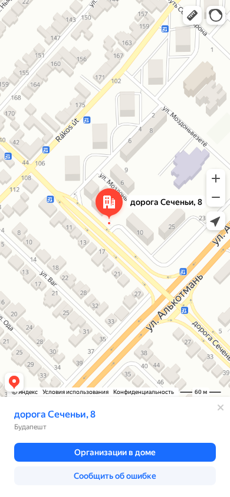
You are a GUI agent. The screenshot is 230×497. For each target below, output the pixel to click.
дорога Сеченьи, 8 (55, 414)
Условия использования (75, 392)
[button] (192, 15)
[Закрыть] (220, 407)
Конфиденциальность (143, 392)
